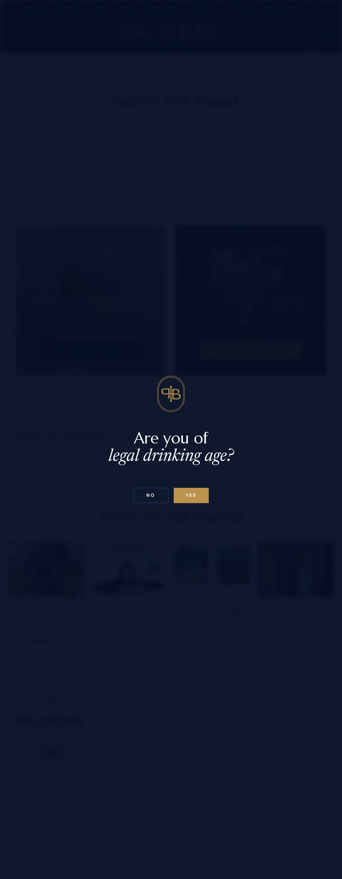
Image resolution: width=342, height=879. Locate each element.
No (150, 495)
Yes (191, 495)
